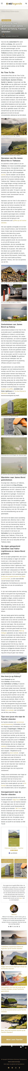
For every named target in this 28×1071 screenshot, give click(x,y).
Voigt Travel (16, 799)
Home (4, 11)
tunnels (3, 174)
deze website (9, 710)
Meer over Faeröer (14, 1039)
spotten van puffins (7, 389)
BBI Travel (19, 808)
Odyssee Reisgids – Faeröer (14, 848)
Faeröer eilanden (15, 11)
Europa (8, 11)
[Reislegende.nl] (14, 3)
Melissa (3, 36)
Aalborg (3, 746)
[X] (13, 926)
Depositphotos (20, 1064)
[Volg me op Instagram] (26, 1048)
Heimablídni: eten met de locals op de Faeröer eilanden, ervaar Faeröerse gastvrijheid (13, 989)
